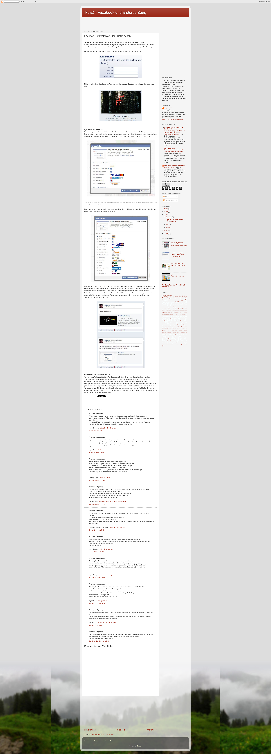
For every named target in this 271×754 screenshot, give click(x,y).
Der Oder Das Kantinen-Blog (174, 165)
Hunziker (164, 324)
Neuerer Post (90, 730)
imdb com (101, 450)
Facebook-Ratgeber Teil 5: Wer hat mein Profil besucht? (177, 254)
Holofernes (184, 322)
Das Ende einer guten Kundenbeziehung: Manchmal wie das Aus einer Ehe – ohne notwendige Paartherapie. (174, 131)
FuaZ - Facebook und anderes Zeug (115, 12)
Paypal (181, 326)
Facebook (167, 295)
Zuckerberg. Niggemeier (168, 340)
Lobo (166, 326)
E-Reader (176, 314)
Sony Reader (169, 334)
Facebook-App (183, 316)
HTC (163, 322)
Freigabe (164, 320)
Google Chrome (172, 298)
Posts (167, 196)
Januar (168, 227)
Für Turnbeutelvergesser (178, 275)
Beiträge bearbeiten (175, 306)
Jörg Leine (168, 108)
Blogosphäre (183, 308)
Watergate (167, 338)
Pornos (170, 328)
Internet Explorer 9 (176, 324)
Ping (166, 328)
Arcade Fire (165, 306)
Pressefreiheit (175, 328)
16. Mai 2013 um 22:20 (97, 504)
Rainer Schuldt (169, 148)
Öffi (163, 346)
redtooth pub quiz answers (108, 428)
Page (178, 326)
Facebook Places (174, 316)
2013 (166, 212)
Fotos (163, 298)
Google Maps (178, 320)
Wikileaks (173, 338)
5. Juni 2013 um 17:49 (96, 530)
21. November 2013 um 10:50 (99, 641)
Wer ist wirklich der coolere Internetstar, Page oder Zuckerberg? (179, 243)
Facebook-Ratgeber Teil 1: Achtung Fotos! (178, 264)
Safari (180, 330)
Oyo (175, 326)
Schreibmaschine (166, 332)
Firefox (182, 318)
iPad (176, 302)
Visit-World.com (178, 336)
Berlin (169, 308)
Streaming (179, 334)
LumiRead (170, 326)
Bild (180, 296)
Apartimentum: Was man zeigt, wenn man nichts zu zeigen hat (174, 150)
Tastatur (185, 334)
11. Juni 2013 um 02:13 (97, 577)
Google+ (185, 320)
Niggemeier (183, 300)
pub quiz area (102, 601)
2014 (166, 209)
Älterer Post (152, 730)
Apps (185, 304)
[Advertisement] (120, 23)
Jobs (180, 298)
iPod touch (168, 342)
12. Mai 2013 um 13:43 (97, 480)
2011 (166, 231)
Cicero (173, 310)
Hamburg (178, 322)
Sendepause (176, 332)
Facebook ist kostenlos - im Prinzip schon (175, 220)
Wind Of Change (169, 167)
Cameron (164, 310)
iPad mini (177, 340)
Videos (171, 336)
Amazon (175, 296)
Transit (164, 336)
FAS (180, 314)
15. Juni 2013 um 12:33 (97, 625)
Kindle (185, 298)
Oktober (169, 217)
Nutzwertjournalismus (168, 302)
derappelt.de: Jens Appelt (173, 127)
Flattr (185, 318)
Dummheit (184, 312)
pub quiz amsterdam (106, 549)
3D (168, 304)
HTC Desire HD (170, 322)
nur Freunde (183, 342)
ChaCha (169, 310)
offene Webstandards (167, 344)
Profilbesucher (183, 328)
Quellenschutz (165, 330)
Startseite (121, 730)
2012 (166, 214)
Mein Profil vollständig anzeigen (172, 119)
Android (177, 304)
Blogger (139, 746)
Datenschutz (178, 310)
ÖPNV (185, 344)
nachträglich (176, 342)
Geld (172, 320)
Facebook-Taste (175, 318)
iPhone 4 (182, 340)
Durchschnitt (169, 314)
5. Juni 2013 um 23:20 (96, 552)
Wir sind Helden (182, 338)
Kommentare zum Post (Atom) (102, 734)
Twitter (167, 336)
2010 (166, 233)
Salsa (185, 330)
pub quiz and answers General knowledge (112, 501)
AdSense (172, 304)
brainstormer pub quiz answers (109, 575)
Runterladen (174, 330)
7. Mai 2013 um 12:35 (96, 431)
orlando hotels (105, 477)
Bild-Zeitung (176, 308)
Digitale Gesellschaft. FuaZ (169, 312)
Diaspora (184, 310)
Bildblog (184, 296)
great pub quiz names (117, 527)
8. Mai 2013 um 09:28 (96, 452)
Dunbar (164, 314)
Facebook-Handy (166, 318)
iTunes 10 (181, 302)
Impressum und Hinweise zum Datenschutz (98, 741)
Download (178, 312)
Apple (181, 304)
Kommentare (169, 200)
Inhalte (169, 324)
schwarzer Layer (178, 344)
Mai (167, 224)
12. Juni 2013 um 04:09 (97, 603)
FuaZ (168, 320)
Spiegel (175, 334)
